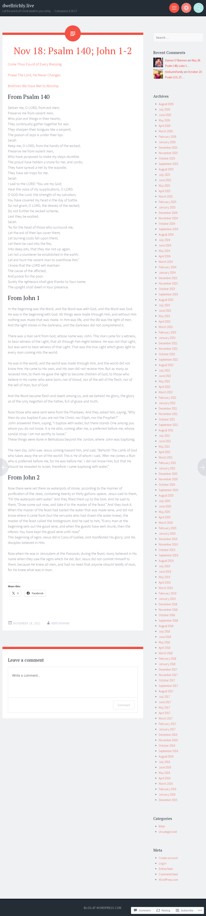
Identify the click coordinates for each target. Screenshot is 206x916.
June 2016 (165, 767)
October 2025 (167, 158)
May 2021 (164, 446)
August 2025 (166, 169)
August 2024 (166, 234)
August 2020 (166, 495)
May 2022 (164, 381)
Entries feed (166, 869)
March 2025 (166, 196)
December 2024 (168, 213)
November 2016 (168, 740)
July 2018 (164, 631)
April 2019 (164, 582)
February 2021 (167, 463)
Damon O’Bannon (176, 60)
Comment (123, 705)
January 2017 (167, 729)
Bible (162, 826)
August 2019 (166, 561)
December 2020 (168, 474)
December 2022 (168, 343)
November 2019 (168, 544)
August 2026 (166, 104)
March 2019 (166, 588)
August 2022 (166, 365)
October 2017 (167, 680)
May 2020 (164, 512)
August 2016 (166, 756)
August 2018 (166, 626)
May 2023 (164, 316)
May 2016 (164, 773)
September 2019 (168, 555)
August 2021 (166, 430)
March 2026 (166, 131)
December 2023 (168, 278)
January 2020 (167, 533)
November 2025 (168, 153)
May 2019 (164, 577)
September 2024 (168, 229)
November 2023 (168, 283)
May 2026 (164, 120)
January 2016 (167, 794)
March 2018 (166, 653)
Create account (168, 858)
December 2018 (168, 604)
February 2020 (167, 528)
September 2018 (168, 620)
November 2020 (168, 479)
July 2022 (164, 370)
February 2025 (167, 202)
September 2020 (168, 490)
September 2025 (168, 164)
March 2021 (166, 457)
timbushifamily (174, 72)
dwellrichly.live (18, 5)
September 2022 (168, 359)
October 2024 (167, 224)
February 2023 (167, 332)
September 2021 (168, 425)
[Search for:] (178, 37)
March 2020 (166, 523)
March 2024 (166, 262)
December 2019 (168, 539)
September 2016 (168, 751)
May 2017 (164, 707)
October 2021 (167, 419)
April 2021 (164, 452)
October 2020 (167, 484)
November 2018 (168, 610)
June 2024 (165, 245)
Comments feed (168, 874)
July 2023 (164, 305)
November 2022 (168, 349)
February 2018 (167, 658)
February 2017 (167, 724)
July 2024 (164, 240)
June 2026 (165, 115)
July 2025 (164, 175)
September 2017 (168, 686)
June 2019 (165, 571)
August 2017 (166, 691)
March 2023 (166, 327)
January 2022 (167, 403)
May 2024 (164, 251)
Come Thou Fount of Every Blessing (35, 64)
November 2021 (168, 414)
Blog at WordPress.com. (103, 908)
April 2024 (164, 256)
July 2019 (164, 566)
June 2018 (165, 637)
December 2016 (168, 735)
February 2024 (167, 267)
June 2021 (165, 441)
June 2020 (165, 506)
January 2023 (167, 338)
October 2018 (167, 615)
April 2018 (164, 648)
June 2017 (165, 702)
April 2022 (164, 387)
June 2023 (165, 311)
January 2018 (167, 664)
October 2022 (167, 354)
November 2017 (168, 675)
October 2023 (167, 289)
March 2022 (166, 392)
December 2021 (168, 408)
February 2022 (167, 398)
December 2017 (168, 669)
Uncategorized (168, 832)
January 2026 (167, 142)
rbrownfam (60, 623)
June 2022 (165, 376)
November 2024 (168, 218)
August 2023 (166, 300)
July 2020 (164, 501)
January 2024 (167, 272)
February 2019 (167, 593)
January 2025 (167, 207)
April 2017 (164, 713)
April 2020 (164, 517)
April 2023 (164, 321)
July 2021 (164, 436)
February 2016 (167, 789)
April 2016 (164, 778)
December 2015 (168, 800)
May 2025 (164, 185)
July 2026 (164, 109)
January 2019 (167, 599)
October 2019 (167, 550)
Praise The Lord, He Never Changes (34, 75)
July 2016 (164, 762)
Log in (162, 863)
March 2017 (166, 718)
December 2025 (168, 147)
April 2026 (164, 126)
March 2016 (166, 784)
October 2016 (167, 745)
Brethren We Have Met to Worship (33, 86)
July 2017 (164, 697)
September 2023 (168, 294)
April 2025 (164, 191)
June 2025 (165, 180)
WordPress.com (168, 880)
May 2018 (164, 642)
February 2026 (167, 137)
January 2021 (167, 468)
